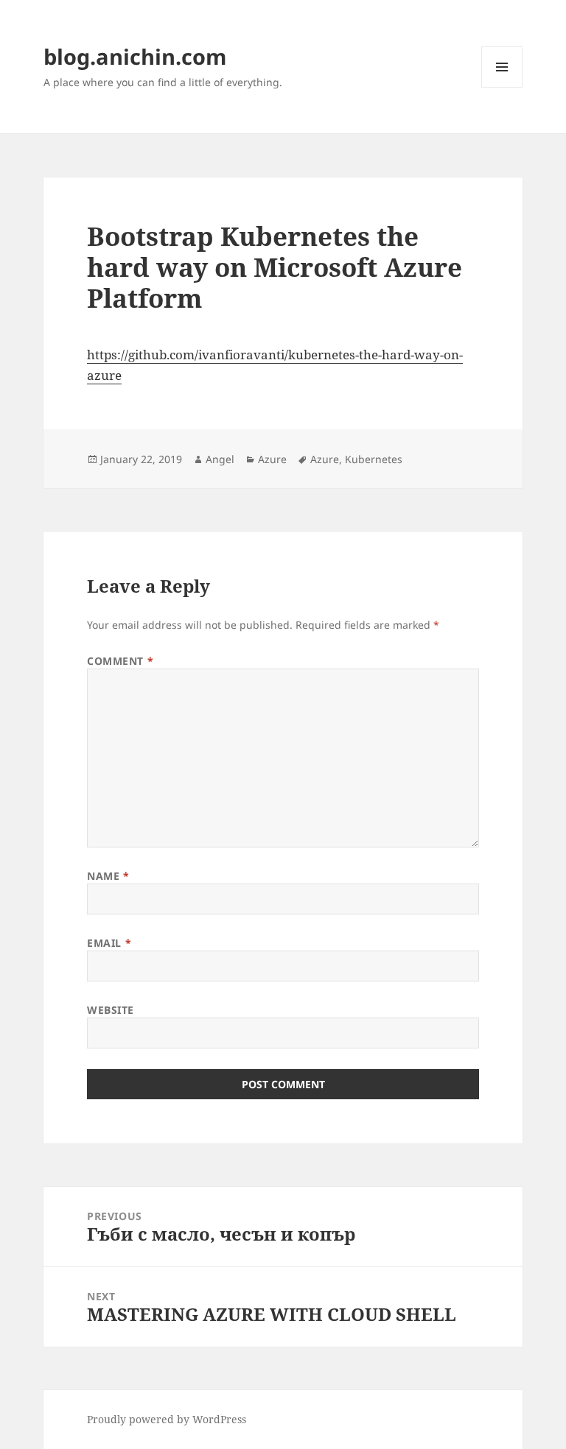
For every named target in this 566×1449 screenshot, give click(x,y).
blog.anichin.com (134, 56)
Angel (220, 459)
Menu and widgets (502, 87)
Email (109, 943)
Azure (272, 459)
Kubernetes (373, 459)
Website (110, 1010)
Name (108, 876)
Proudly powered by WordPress (166, 1419)
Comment (120, 661)
